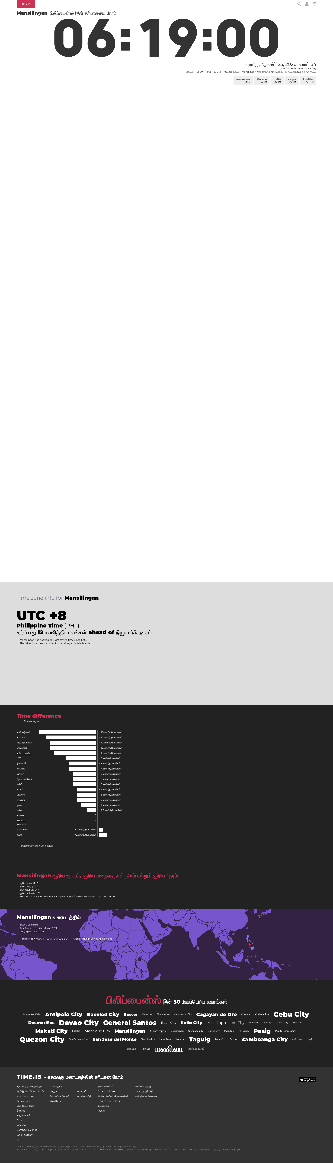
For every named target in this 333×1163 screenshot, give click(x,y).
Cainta (246, 1014)
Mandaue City (97, 1031)
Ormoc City (214, 1031)
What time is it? (24, 1149)
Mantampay (158, 1031)
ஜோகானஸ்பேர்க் (24, 779)
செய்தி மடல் (56, 1101)
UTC (19, 758)
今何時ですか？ (180, 1149)
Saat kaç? (192, 1149)
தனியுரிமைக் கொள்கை (146, 1096)
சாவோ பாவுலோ (24, 753)
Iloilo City (191, 1022)
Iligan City (168, 1023)
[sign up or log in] (307, 5)
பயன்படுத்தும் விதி (144, 1091)
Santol (180, 1039)
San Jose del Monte (115, 1039)
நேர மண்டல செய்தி (59, 1096)
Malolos (76, 1031)
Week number (25, 1134)
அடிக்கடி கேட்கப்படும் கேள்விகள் (113, 1096)
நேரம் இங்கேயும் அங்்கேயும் (30, 1091)
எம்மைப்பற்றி (103, 1105)
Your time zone (25, 1096)
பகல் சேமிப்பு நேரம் (25, 1105)
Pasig (262, 1031)
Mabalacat (298, 1022)
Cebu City (291, 1014)
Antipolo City (63, 1014)
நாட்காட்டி (21, 1125)
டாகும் (309, 1039)
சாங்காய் (21, 815)
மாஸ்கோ (21, 799)
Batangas (147, 1014)
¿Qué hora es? (64, 1149)
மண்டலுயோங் (196, 1048)
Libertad (253, 1022)
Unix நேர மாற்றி (83, 1096)
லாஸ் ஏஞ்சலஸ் (243, 80)
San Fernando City (78, 1039)
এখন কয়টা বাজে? (105, 1149)
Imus (209, 1022)
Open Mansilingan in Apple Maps (92, 938)
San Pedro (148, 1039)
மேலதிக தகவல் (232, 71)
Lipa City (266, 1022)
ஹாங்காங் (21, 824)
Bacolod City (103, 1014)
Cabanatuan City (183, 1014)
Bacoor (131, 1014)
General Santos (129, 1023)
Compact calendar (27, 1130)
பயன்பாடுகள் (56, 1086)
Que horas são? (133, 1149)
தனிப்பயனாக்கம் (105, 1086)
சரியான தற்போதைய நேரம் (29, 1086)
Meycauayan (177, 1031)
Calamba (262, 1014)
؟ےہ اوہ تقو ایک (216, 1149)
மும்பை (20, 810)
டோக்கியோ (308, 80)
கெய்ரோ (21, 794)
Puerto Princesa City (285, 1031)
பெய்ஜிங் (292, 80)
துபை (19, 805)
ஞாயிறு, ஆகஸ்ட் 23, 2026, (280, 64)
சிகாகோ (21, 737)
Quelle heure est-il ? (81, 1149)
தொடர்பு (101, 1110)
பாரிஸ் (277, 80)
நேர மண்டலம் (23, 1101)
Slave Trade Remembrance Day (297, 68)
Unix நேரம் (80, 1091)
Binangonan (163, 1014)
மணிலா (169, 1048)
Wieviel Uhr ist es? (163, 1149)
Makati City (51, 1031)
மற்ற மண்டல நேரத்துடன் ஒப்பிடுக (37, 845)
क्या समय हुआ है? (49, 1149)
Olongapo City (195, 1031)
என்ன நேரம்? (204, 1149)
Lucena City (282, 1022)
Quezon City (42, 1039)
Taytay (233, 1039)
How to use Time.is (109, 1101)
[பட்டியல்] (314, 4)
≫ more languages (231, 1149)
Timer (20, 1120)
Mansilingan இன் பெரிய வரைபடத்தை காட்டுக (44, 938)
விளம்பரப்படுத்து (143, 1086)
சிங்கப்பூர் (21, 820)
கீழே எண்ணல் (23, 1115)
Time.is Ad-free (106, 1091)
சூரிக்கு (20, 773)
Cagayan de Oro (216, 1014)
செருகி (53, 1091)
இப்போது (21, 1110)
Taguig (199, 1039)
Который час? (118, 1149)
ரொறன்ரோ (22, 747)
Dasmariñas (41, 1022)
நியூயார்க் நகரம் (24, 742)
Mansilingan (130, 1031)
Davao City (79, 1023)
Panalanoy (243, 1031)
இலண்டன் (262, 80)
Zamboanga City (264, 1039)
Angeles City (32, 1014)
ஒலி (18, 1139)
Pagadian (229, 1031)
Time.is (26, 4)
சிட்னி (19, 834)
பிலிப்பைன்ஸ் (133, 999)
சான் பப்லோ (297, 1039)
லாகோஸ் (21, 768)
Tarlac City (220, 1039)
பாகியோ (131, 1048)
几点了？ (36, 1149)
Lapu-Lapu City (231, 1023)
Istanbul (21, 789)
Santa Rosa (165, 1039)
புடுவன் (145, 1049)
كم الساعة (95, 1149)
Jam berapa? (147, 1149)
